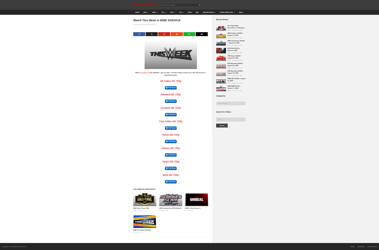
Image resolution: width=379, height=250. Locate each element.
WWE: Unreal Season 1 (193, 208)
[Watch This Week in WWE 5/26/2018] (144, 199)
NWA (197, 12)
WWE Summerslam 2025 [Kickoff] (170, 208)
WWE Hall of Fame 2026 (141, 208)
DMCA (241, 12)
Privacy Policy (372, 246)
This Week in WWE (146, 72)
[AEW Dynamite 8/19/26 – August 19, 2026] (221, 73)
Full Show (172, 88)
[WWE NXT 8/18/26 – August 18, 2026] (221, 81)
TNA (180, 12)
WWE (154, 12)
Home (353, 246)
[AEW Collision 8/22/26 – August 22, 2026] (221, 35)
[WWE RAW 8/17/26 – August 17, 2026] (221, 88)
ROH (172, 12)
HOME (137, 12)
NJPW (190, 12)
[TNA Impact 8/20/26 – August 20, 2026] (221, 58)
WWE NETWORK (208, 12)
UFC (163, 12)
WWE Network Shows (150, 24)
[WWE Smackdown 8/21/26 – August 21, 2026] (221, 43)
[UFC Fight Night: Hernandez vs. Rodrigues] (221, 28)
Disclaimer (361, 246)
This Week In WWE (138, 24)
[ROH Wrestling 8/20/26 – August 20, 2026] (221, 66)
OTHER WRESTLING (226, 12)
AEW (145, 12)
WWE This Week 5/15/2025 (142, 230)
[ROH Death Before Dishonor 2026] (221, 50)
